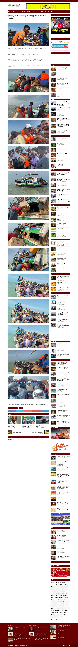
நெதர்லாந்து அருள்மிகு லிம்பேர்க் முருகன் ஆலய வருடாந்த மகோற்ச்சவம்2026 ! (62, 463)
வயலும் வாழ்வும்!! (60, 143)
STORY (64, 614)
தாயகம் (61, 595)
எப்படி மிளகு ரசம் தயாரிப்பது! (62, 78)
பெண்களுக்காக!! (60, 247)
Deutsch (57, 610)
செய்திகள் (13, 11)
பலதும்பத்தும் (61, 597)
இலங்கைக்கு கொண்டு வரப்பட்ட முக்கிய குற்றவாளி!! (13, 425)
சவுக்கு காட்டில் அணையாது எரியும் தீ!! (63, 625)
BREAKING (67, 608)
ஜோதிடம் (52, 608)
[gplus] (65, 1)
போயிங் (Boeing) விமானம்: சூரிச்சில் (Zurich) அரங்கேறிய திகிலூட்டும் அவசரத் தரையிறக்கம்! (63, 313)
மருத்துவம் (29, 11)
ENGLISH (12, 0)
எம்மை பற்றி (20, 0)
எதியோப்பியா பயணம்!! (61, 263)
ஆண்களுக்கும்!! (60, 164)
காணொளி (47, 11)
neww (64, 612)
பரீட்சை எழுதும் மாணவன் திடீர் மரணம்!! (41, 425)
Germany (56, 612)
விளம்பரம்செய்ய (16, 0)
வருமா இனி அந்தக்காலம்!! (61, 258)
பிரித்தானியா (63, 599)
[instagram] (69, 1)
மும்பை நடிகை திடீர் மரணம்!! (62, 530)
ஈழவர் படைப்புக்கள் (61, 586)
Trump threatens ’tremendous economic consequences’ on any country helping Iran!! (63, 103)
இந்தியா (19, 11)
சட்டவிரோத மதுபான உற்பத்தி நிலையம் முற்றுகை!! (27, 425)
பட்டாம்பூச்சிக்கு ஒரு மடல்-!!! (62, 153)
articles (56, 608)
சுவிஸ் (66, 593)
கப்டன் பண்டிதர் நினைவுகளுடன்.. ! (63, 410)
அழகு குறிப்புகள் (58, 582)
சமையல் (52, 593)
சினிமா (23, 11)
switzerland (53, 616)
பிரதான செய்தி (53, 599)
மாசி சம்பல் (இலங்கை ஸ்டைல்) (62, 83)
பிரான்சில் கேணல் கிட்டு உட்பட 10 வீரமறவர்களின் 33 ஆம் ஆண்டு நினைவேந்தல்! (62, 503)
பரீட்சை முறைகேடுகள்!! (61, 636)
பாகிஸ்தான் (66, 597)
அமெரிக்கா (52, 582)
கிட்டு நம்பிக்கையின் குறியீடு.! (62, 405)
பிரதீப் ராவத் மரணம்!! (60, 551)
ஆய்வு (67, 582)
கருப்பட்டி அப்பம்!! (60, 88)
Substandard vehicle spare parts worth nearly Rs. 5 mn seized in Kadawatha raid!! (63, 125)
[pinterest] (68, 1)
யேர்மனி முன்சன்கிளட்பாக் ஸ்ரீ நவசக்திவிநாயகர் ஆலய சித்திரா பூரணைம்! (62, 481)
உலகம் (67, 586)
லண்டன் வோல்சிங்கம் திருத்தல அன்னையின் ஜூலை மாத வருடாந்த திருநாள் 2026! (63, 325)
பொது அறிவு (53, 601)
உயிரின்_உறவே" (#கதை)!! (61, 252)
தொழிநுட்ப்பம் (65, 595)
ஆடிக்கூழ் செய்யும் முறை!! (61, 72)
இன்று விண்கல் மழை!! (61, 343)
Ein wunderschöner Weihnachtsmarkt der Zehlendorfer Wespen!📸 (63, 179)
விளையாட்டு (53, 11)
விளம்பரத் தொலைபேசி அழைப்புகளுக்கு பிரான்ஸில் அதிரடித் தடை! (63, 302)
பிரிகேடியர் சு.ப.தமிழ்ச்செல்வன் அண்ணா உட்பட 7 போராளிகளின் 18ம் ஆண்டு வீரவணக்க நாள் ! (63, 422)
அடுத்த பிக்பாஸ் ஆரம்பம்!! (61, 535)
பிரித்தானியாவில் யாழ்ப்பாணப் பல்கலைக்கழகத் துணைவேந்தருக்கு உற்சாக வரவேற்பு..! (63, 319)
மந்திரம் (57, 601)
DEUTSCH (9, 0)
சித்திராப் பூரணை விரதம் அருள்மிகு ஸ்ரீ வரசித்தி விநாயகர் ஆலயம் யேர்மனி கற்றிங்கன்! (63, 487)
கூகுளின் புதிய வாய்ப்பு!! (61, 349)
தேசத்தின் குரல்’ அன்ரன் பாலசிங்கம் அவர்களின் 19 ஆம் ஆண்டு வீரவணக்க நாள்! (63, 416)
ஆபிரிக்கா (63, 582)
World (61, 616)
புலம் (42, 11)
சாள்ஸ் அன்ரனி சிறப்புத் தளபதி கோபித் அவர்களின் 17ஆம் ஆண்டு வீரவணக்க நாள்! (63, 379)
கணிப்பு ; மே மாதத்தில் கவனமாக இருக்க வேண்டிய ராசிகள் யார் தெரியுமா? (63, 277)
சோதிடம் (57, 595)
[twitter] (64, 1)
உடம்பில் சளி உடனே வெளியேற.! (62, 228)
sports (60, 614)
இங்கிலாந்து (65, 584)
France (52, 612)
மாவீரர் (34, 11)
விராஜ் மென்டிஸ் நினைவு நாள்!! (19, 627)
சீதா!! (58, 148)
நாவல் (52, 597)
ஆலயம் (57, 584)
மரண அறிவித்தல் (62, 601)
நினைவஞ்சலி (56, 597)
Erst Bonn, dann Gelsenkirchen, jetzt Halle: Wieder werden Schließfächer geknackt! (63, 173)
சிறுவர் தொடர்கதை (58, 593)
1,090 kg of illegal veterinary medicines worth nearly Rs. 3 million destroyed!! (63, 119)
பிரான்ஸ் (58, 599)
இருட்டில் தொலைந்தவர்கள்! (62, 137)
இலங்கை (56, 586)
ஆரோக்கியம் (53, 584)
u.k (58, 616)
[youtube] (67, 1)
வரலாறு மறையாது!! (60, 268)
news (61, 612)
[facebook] (62, 1)
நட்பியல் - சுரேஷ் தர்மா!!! (61, 159)
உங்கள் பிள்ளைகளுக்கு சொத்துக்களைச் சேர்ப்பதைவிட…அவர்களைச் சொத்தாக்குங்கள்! (63, 243)
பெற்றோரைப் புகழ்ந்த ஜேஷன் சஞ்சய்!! (63, 556)
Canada (52, 610)
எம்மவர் (38, 11)
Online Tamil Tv (54, 614)
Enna (66, 610)
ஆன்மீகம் (61, 584)
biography (62, 608)
